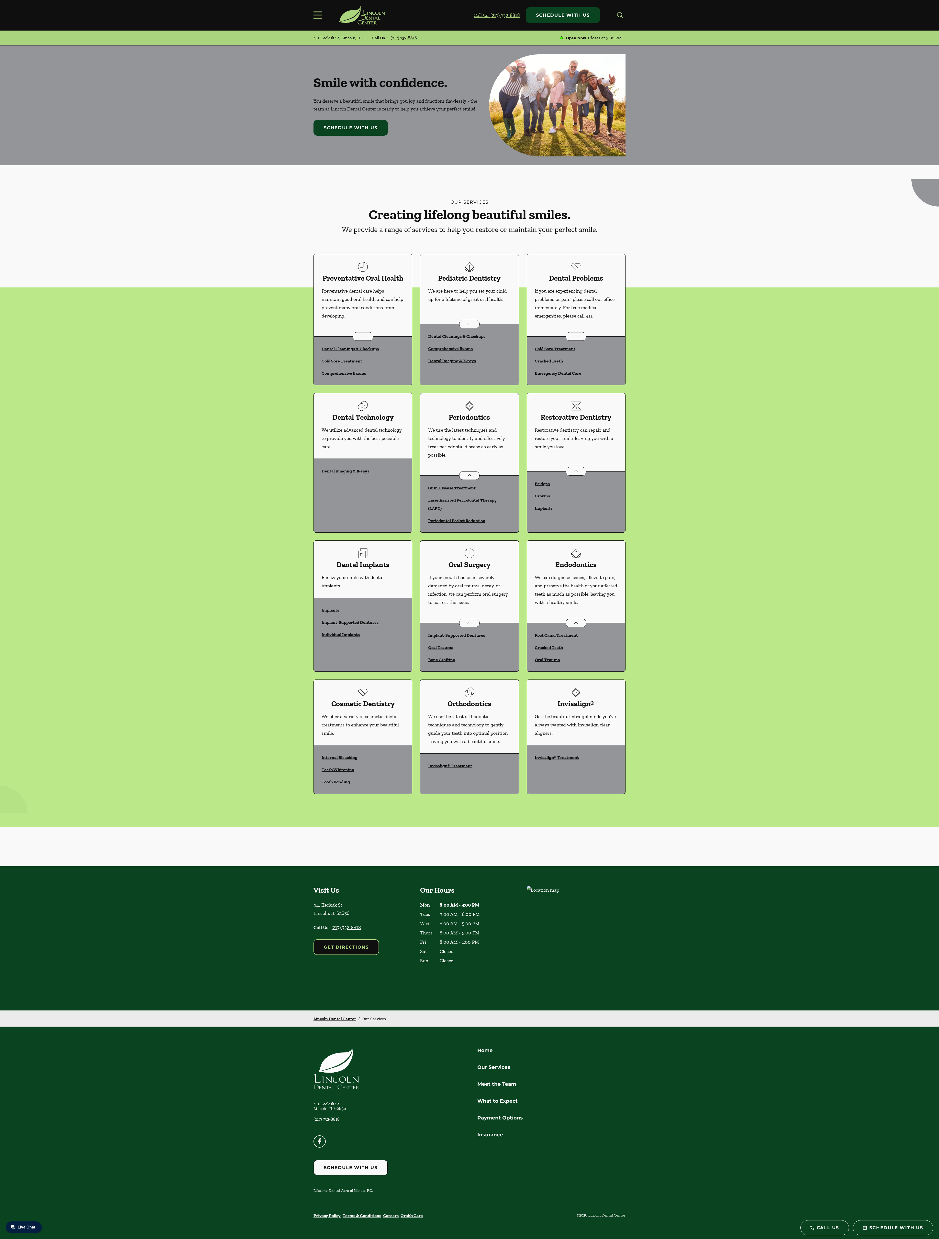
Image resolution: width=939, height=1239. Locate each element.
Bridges (542, 483)
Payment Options (500, 1118)
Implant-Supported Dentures (350, 622)
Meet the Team (496, 1084)
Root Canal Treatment (556, 635)
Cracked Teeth (549, 361)
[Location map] (576, 938)
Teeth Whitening (338, 769)
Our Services (493, 1067)
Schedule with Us (563, 15)
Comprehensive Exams (344, 373)
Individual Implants (341, 634)
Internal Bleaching (340, 757)
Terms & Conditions (362, 1215)
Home (485, 1050)
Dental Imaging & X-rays (452, 360)
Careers (391, 1215)
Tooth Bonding (336, 782)
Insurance (490, 1135)
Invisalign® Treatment (450, 765)
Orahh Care (412, 1215)
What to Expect (497, 1101)
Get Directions (346, 947)
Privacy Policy (327, 1215)
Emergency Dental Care (558, 373)
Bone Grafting (441, 659)
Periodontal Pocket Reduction (456, 520)
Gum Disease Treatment (452, 488)
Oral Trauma (440, 647)
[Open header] (318, 15)
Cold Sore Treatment (342, 361)
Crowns (542, 496)
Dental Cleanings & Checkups (350, 348)
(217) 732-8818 (404, 38)
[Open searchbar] (620, 15)
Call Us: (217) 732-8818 (497, 15)
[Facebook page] (319, 1141)
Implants (543, 508)
